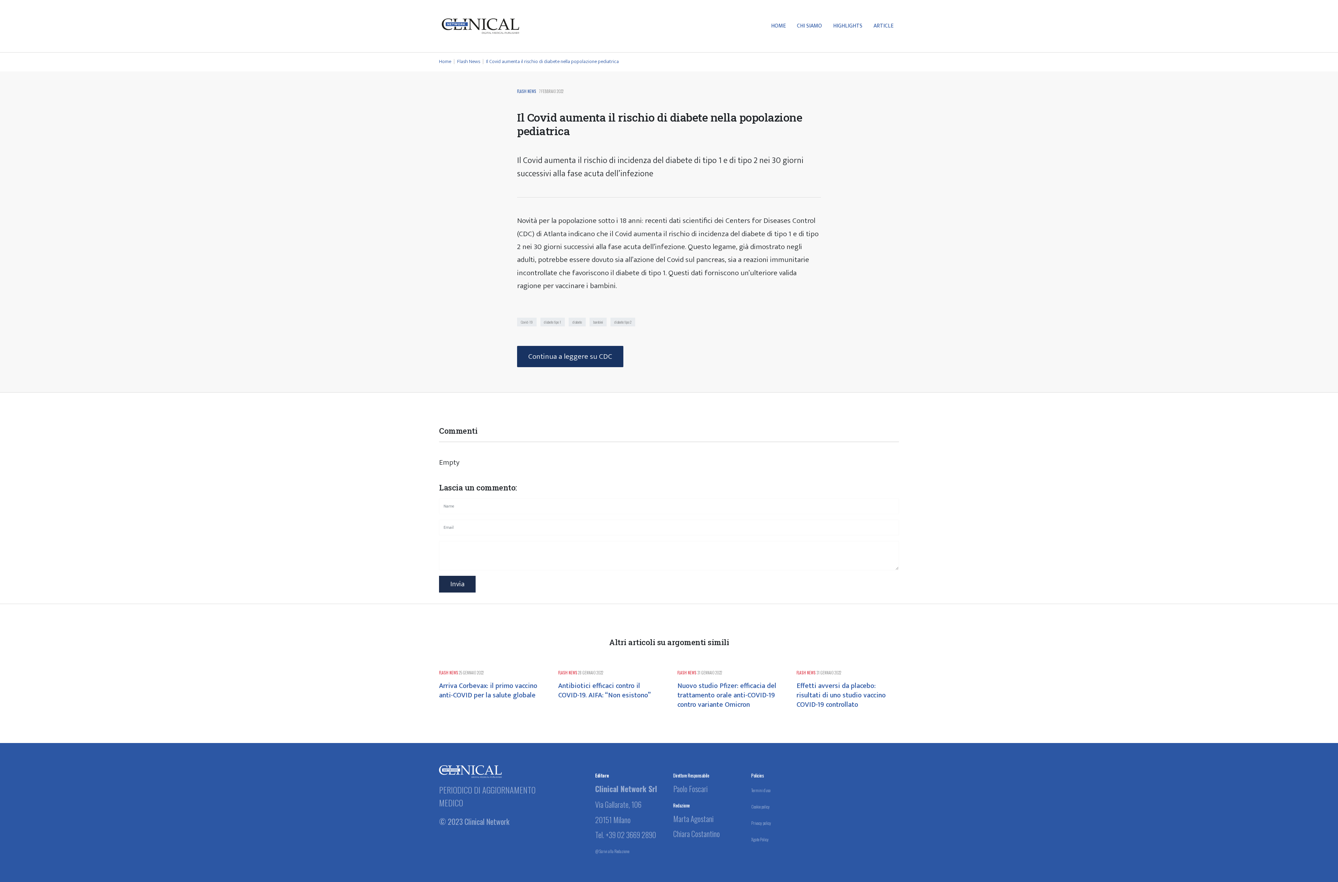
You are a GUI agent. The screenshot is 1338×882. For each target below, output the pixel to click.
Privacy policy (761, 823)
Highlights (847, 26)
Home (778, 26)
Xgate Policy (760, 839)
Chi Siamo (809, 26)
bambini (598, 322)
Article (883, 26)
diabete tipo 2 (622, 322)
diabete (577, 322)
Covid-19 (527, 322)
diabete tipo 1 (552, 322)
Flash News (469, 61)
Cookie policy (760, 807)
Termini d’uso (760, 790)
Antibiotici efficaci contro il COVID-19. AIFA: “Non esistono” (604, 690)
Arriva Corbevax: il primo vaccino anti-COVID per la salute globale (488, 690)
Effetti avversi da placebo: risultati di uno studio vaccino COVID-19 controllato (841, 695)
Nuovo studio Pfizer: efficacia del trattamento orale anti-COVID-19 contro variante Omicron (726, 695)
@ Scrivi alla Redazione (612, 851)
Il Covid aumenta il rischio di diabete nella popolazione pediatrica (552, 61)
